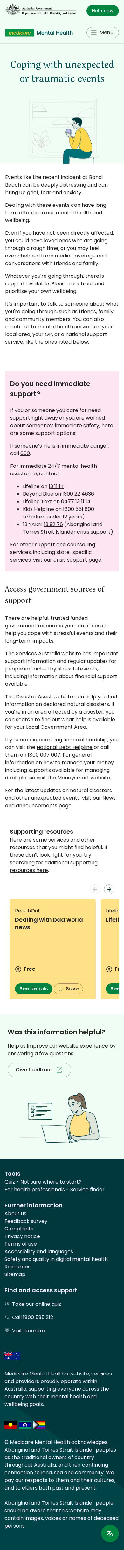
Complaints (18, 1228)
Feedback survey (25, 1221)
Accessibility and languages (38, 1251)
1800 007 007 (44, 755)
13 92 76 (53, 524)
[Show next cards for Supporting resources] (109, 889)
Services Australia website (48, 653)
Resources (17, 1266)
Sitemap (14, 1274)
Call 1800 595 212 (32, 1317)
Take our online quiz (36, 1304)
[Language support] (110, 1533)
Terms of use (20, 1244)
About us (15, 1213)
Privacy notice (22, 1236)
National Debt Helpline (65, 747)
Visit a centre (28, 1330)
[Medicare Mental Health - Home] (39, 33)
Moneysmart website (83, 777)
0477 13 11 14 (76, 501)
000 (25, 453)
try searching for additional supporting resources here (54, 862)
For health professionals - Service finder (54, 1189)
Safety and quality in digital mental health (56, 1259)
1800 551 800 (78, 509)
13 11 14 (56, 486)
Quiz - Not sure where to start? (43, 1181)
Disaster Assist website (44, 696)
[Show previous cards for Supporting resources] (95, 889)
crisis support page (77, 559)
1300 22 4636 (78, 494)
